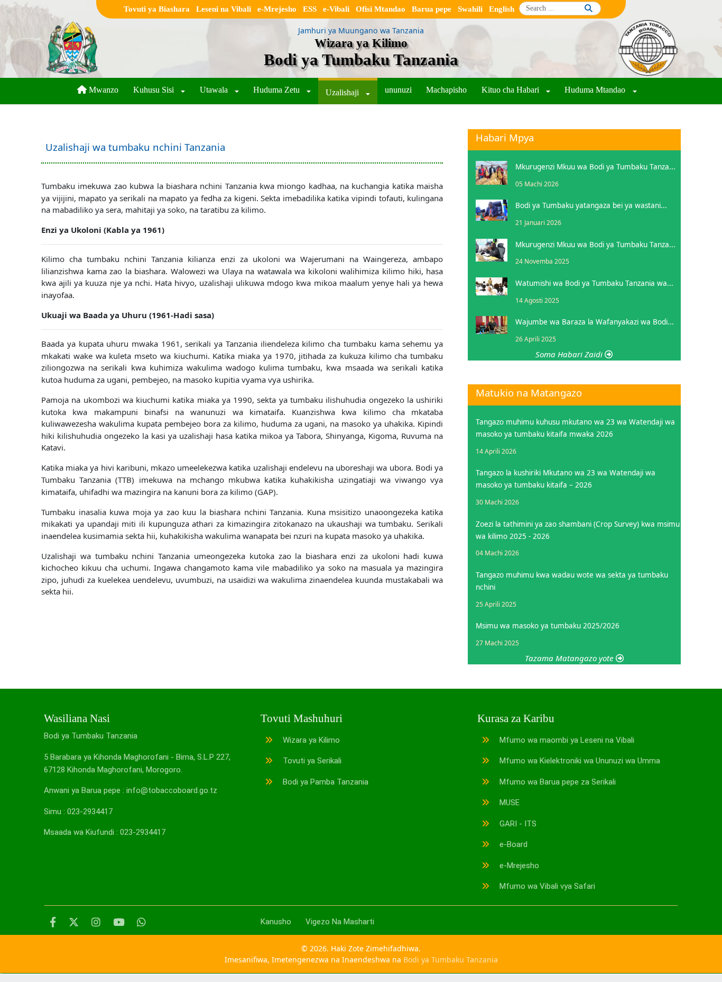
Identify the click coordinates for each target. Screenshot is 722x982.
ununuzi (398, 89)
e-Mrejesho (277, 9)
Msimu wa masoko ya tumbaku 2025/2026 (547, 625)
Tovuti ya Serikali (311, 760)
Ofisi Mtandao (380, 9)
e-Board (512, 844)
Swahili (470, 9)
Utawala (215, 89)
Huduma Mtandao (595, 89)
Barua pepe (431, 9)
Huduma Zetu (277, 89)
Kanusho (276, 921)
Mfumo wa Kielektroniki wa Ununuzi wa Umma (578, 760)
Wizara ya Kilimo (310, 740)
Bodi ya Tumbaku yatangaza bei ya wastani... (591, 205)
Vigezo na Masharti (340, 921)
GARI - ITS (516, 823)
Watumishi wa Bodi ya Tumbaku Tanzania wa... (594, 283)
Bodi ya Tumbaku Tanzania (450, 959)
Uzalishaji (343, 92)
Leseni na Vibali (223, 9)
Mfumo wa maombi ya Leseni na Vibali (565, 740)
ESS (310, 9)
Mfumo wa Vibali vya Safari (546, 886)
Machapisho (446, 89)
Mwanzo (102, 89)
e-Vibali (336, 9)
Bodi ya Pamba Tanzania (324, 782)
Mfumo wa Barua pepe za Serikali (556, 782)
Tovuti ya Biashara (157, 9)
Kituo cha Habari (511, 89)
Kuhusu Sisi (154, 89)
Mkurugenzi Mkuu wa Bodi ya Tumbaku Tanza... (595, 167)
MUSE (508, 802)
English (501, 9)
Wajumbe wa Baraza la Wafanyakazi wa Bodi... (594, 322)
